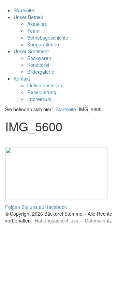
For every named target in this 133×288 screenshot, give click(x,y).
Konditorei (38, 64)
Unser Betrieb (28, 17)
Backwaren (39, 58)
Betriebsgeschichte (47, 37)
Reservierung (41, 92)
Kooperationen (43, 44)
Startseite (24, 10)
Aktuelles (37, 23)
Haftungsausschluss (56, 220)
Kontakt (22, 78)
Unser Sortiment (31, 51)
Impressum (39, 99)
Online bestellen (44, 85)
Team (33, 30)
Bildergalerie (40, 71)
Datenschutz (98, 220)
